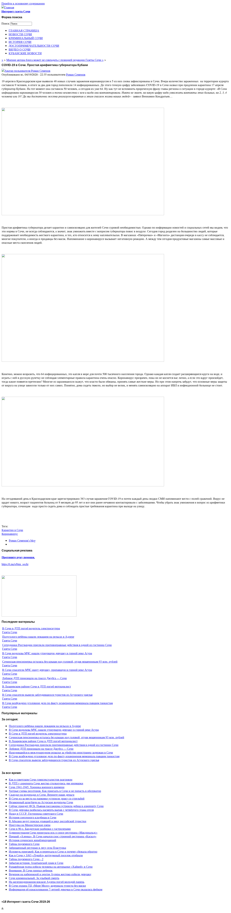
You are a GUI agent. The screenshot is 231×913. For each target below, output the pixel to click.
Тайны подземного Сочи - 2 (26, 859)
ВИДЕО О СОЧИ (19, 49)
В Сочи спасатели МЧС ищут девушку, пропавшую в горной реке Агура (47, 670)
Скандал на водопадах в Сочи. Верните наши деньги (41, 794)
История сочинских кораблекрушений (32, 840)
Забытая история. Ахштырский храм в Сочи (36, 863)
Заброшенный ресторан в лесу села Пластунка (37, 847)
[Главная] (7, 7)
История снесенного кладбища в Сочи (32, 817)
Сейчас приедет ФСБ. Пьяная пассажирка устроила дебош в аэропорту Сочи (56, 806)
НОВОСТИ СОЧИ (20, 34)
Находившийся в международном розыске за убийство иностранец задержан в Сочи (61, 752)
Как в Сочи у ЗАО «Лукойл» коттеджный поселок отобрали (46, 855)
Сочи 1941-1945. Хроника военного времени (36, 787)
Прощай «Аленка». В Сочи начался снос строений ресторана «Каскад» (52, 836)
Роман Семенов (75, 74)
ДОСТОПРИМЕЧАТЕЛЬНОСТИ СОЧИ (34, 45)
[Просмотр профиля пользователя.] (26, 71)
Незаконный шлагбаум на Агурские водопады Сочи (41, 802)
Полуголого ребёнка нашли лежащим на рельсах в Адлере (38, 636)
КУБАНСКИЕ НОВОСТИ (25, 53)
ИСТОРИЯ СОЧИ (20, 42)
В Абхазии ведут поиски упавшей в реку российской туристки (47, 821)
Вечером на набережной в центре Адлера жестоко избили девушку (50, 874)
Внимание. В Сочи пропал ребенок (31, 870)
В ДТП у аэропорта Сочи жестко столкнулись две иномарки (46, 783)
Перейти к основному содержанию (23, 3)
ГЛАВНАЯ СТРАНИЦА (24, 30)
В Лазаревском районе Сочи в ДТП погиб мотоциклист (36, 686)
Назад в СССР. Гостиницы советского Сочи (36, 813)
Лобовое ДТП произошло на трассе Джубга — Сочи (34, 678)
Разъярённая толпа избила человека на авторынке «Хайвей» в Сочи (51, 866)
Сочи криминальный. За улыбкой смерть (34, 878)
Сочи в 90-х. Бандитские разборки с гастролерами (40, 829)
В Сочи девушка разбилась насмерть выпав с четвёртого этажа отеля (51, 810)
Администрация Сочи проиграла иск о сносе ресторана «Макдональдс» (53, 832)
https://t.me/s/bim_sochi (15, 564)
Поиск (5, 23)
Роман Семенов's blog (22, 540)
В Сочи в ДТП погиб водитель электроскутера (31, 628)
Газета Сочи (9, 632)
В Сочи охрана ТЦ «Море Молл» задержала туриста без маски (47, 885)
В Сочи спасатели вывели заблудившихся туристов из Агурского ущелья (47, 695)
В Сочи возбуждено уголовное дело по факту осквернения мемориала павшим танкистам (57, 703)
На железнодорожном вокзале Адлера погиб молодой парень (46, 882)
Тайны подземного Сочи (24, 844)
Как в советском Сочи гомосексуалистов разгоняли (40, 779)
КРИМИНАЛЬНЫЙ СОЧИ (26, 38)
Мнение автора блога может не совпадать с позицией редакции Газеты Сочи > (55, 60)
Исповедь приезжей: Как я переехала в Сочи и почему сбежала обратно (53, 851)
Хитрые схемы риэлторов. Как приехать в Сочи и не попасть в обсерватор (55, 791)
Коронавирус (10, 534)
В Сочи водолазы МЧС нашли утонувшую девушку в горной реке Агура (47, 653)
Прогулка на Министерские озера (29, 825)
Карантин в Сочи (12, 530)
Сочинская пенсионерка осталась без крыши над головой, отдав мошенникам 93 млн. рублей (59, 661)
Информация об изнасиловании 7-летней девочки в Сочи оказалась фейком (55, 889)
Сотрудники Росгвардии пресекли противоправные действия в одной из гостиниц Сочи (57, 645)
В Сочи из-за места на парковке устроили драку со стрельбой (46, 798)
